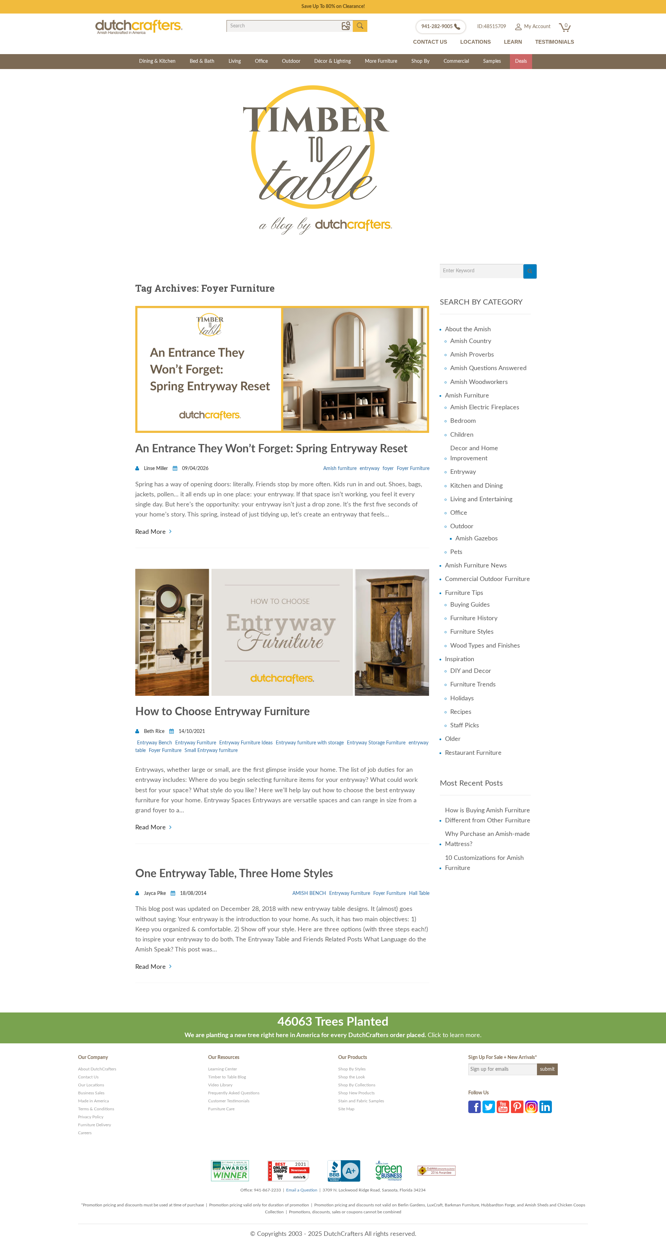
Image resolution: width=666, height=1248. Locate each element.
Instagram (531, 1107)
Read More (150, 531)
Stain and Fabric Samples (361, 1101)
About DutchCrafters (97, 1069)
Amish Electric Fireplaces (484, 407)
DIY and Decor (470, 671)
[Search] (530, 271)
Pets (456, 552)
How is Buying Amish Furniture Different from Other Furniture (487, 815)
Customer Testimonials (228, 1101)
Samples (492, 61)
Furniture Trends (473, 685)
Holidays (462, 698)
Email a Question (301, 1190)
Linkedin (545, 1107)
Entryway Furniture (195, 743)
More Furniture (381, 61)
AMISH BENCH (309, 893)
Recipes (460, 712)
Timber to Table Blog (227, 1077)
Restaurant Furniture (473, 753)
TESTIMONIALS (554, 42)
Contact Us (88, 1077)
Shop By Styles (352, 1069)
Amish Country (470, 341)
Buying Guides (470, 605)
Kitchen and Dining (476, 486)
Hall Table (419, 893)
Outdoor (291, 61)
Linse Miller (156, 468)
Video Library (220, 1085)
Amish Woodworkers (479, 382)
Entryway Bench (154, 743)
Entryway (463, 472)
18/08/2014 (192, 893)
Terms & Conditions (96, 1109)
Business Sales (91, 1093)
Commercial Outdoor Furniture (487, 579)
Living (235, 61)
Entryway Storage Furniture (376, 743)
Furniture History (473, 618)
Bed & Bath (202, 61)
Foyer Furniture (413, 468)
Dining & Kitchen (157, 61)
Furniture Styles (472, 632)
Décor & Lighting (332, 61)
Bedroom (463, 421)
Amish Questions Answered (488, 368)
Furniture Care (221, 1109)
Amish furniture (340, 468)
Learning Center (222, 1069)
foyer (388, 468)
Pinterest (517, 1107)
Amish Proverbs (472, 355)
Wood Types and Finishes (485, 646)
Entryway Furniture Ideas (246, 743)
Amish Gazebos (476, 539)
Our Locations (91, 1085)
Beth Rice (154, 731)
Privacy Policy (90, 1117)
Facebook (474, 1107)
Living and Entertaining (481, 499)
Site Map (346, 1109)
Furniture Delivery (94, 1125)
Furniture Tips (464, 593)
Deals (521, 61)
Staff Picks (464, 726)
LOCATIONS (475, 42)
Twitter (489, 1107)
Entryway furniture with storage (310, 743)
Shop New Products (356, 1093)
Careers (85, 1133)
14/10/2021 (191, 731)
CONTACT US (430, 42)
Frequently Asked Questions (233, 1093)
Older (453, 739)
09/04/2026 (194, 468)
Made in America (93, 1101)
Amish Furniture (467, 396)
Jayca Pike (155, 893)
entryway (369, 468)
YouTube (503, 1107)
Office (261, 61)
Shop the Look (351, 1077)
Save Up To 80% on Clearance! (333, 6)
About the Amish (468, 329)
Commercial (456, 61)
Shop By (420, 61)
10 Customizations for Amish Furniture (484, 863)
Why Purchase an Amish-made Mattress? (487, 839)
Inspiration (459, 659)
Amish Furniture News (476, 566)
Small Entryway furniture (211, 750)
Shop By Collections (356, 1085)
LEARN (513, 42)
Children (461, 435)
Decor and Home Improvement (474, 453)
